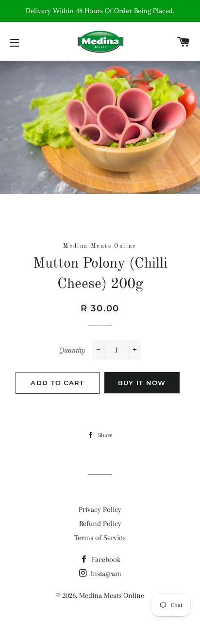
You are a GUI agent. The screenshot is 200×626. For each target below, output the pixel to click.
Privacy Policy (100, 509)
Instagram (105, 573)
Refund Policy (100, 523)
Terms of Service (100, 537)
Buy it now (142, 383)
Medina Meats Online (111, 595)
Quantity (72, 350)
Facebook (105, 559)
